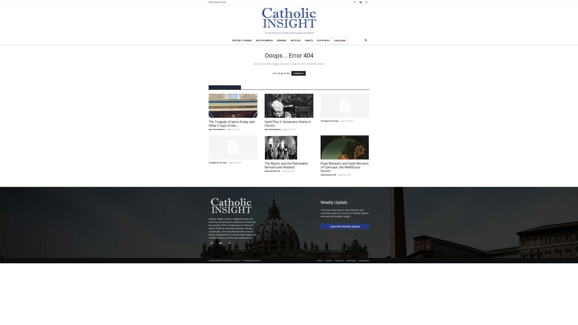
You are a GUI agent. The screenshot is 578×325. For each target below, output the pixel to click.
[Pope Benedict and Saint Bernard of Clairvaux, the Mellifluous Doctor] (345, 147)
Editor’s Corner (242, 40)
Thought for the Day (330, 121)
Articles (296, 40)
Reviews (281, 40)
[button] (365, 40)
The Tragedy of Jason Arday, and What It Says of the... (232, 123)
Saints (309, 40)
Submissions (364, 260)
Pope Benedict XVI (272, 171)
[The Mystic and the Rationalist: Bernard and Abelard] (289, 147)
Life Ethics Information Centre (227, 260)
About (320, 260)
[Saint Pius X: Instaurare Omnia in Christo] (289, 106)
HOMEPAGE (298, 73)
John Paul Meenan (217, 129)
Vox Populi (323, 40)
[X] (366, 2)
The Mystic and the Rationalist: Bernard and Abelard (286, 165)
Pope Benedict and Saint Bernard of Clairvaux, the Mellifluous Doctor (344, 167)
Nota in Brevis (264, 40)
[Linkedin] (361, 2)
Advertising (351, 260)
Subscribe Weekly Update (345, 226)
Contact (328, 260)
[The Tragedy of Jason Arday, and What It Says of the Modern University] (233, 106)
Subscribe (340, 40)
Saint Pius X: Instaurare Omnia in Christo (288, 123)
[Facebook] (355, 2)
